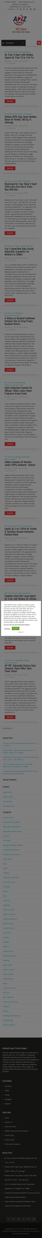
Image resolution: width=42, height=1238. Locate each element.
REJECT (21, 632)
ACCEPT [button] (15, 628)
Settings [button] (7, 628)
